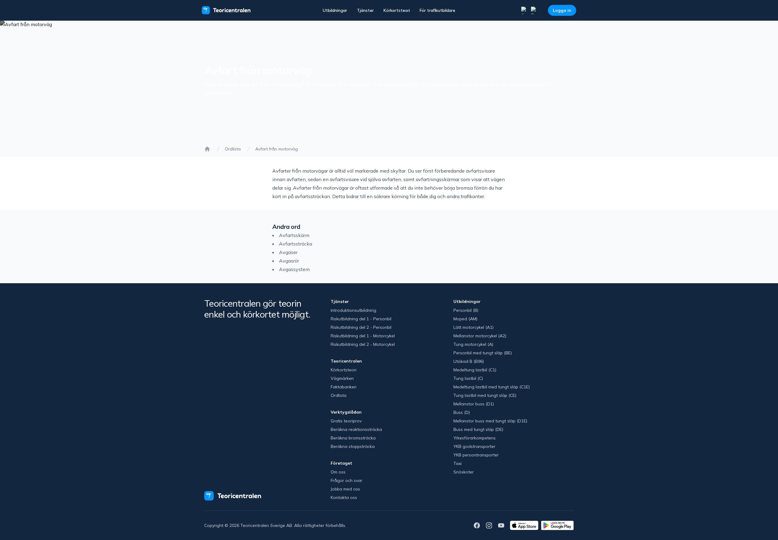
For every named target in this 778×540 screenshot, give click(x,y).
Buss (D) (461, 412)
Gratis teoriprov (346, 421)
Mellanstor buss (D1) (473, 404)
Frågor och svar (346, 480)
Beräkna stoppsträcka (353, 446)
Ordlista (233, 149)
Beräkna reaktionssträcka (356, 429)
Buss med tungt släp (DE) (478, 429)
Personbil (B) (465, 310)
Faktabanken (343, 387)
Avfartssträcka (295, 244)
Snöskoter (463, 472)
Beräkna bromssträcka (353, 438)
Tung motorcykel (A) (473, 344)
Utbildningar (335, 10)
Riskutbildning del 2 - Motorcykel (363, 344)
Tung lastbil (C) (468, 378)
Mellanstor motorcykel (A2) (479, 336)
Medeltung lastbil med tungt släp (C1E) (491, 387)
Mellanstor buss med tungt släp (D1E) (490, 421)
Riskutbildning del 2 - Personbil (361, 327)
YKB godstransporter (474, 446)
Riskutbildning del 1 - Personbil (361, 319)
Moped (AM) (465, 319)
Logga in (562, 10)
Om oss (338, 472)
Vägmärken (342, 378)
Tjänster (365, 10)
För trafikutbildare (437, 10)
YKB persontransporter (476, 455)
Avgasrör (289, 261)
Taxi (457, 463)
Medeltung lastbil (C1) (474, 370)
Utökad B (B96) (468, 361)
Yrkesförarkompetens (474, 438)
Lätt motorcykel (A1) (473, 327)
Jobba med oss (345, 489)
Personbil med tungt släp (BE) (482, 353)
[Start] (207, 149)
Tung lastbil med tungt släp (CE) (484, 395)
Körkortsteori (397, 10)
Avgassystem (294, 269)
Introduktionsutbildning (353, 310)
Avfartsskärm (294, 235)
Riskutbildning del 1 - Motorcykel (363, 336)
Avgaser (288, 252)
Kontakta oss (344, 497)
